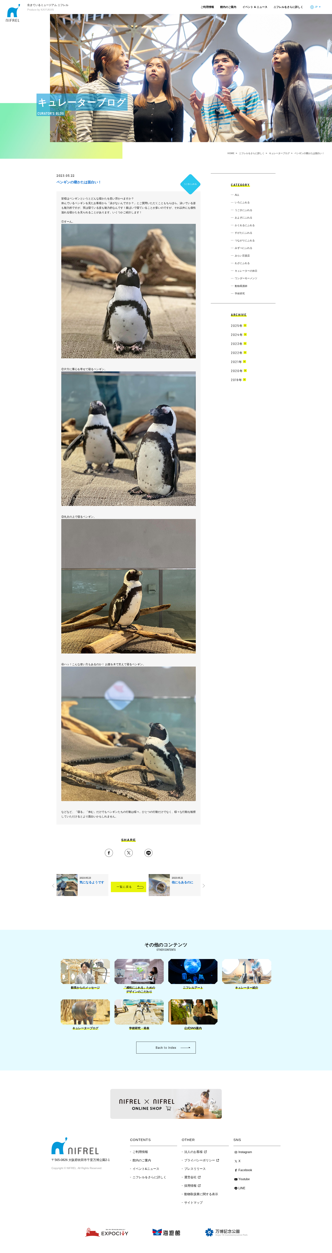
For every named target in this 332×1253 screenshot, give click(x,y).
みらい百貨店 (242, 255)
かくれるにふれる (245, 225)
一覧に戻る (124, 886)
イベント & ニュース (254, 6)
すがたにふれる (243, 232)
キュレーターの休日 (246, 270)
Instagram (245, 1152)
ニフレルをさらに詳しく (288, 6)
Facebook (245, 1170)
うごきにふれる (243, 210)
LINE (241, 1188)
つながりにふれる (245, 240)
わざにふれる (242, 263)
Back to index (166, 1047)
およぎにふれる (243, 217)
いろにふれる (242, 202)
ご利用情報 (207, 6)
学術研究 (240, 293)
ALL (237, 194)
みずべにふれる (243, 248)
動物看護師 (241, 286)
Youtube (244, 1179)
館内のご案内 (228, 6)
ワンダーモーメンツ (246, 278)
